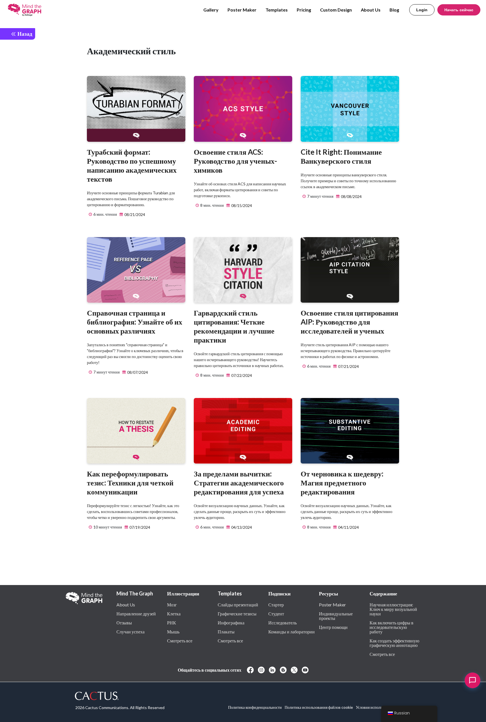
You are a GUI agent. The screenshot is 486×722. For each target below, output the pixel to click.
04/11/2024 (348, 527)
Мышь (173, 631)
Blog (394, 9)
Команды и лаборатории (291, 631)
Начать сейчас (458, 10)
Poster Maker (242, 9)
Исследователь (282, 622)
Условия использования (376, 707)
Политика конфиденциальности (255, 707)
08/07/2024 (137, 372)
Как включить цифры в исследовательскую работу (391, 627)
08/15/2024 (241, 205)
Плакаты (226, 631)
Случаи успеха (130, 631)
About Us (371, 9)
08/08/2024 (351, 196)
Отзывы (124, 622)
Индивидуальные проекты (336, 615)
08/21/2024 (134, 214)
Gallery (211, 9)
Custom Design (336, 9)
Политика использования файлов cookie (319, 707)
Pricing (304, 9)
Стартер (276, 604)
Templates (277, 9)
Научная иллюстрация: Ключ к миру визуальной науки (393, 609)
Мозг (172, 604)
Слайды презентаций (238, 604)
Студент (276, 613)
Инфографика (231, 622)
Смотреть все (179, 640)
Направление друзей (136, 613)
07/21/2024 (348, 366)
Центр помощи (333, 626)
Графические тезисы (237, 613)
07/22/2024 (241, 375)
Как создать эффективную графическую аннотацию (394, 642)
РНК (171, 622)
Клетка (174, 613)
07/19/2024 (139, 527)
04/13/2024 (241, 527)
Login (422, 10)
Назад (24, 33)
